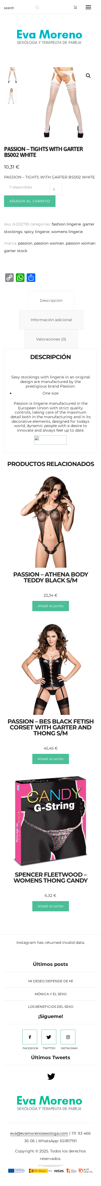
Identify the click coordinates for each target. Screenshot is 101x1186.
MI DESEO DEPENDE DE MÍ (50, 981)
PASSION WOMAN (49, 243)
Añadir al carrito (29, 201)
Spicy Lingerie (36, 231)
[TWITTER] (48, 1037)
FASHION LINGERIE (66, 224)
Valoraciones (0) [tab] (51, 339)
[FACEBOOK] (29, 1037)
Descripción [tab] (51, 300)
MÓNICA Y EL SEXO (51, 994)
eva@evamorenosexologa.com (39, 1133)
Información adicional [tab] (51, 319)
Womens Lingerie (67, 231)
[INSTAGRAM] (68, 1037)
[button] (88, 76)
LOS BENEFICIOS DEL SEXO (50, 1007)
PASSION (25, 243)
